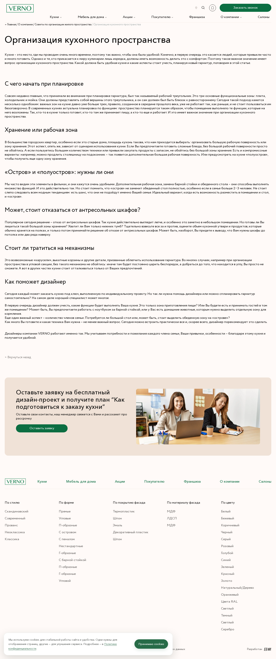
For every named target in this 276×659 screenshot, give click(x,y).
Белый (226, 511)
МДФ (171, 511)
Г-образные (67, 553)
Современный (15, 518)
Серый (226, 539)
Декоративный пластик (130, 532)
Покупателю (160, 17)
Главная (11, 24)
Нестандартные (71, 546)
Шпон (117, 518)
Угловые (65, 518)
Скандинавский (16, 511)
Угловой (65, 580)
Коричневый (230, 525)
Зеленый (227, 567)
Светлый (227, 608)
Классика (12, 539)
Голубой (227, 553)
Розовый (227, 546)
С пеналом (67, 539)
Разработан (254, 649)
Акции (128, 17)
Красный (227, 573)
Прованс (11, 525)
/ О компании (25, 24)
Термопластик (124, 511)
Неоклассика (15, 532)
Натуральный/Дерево (237, 587)
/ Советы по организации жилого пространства (62, 24)
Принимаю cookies (151, 644)
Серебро (227, 629)
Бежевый (227, 518)
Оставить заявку (41, 428)
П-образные (68, 525)
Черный (226, 532)
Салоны (263, 17)
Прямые (65, 511)
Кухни (54, 17)
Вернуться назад (19, 357)
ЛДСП (172, 518)
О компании (230, 17)
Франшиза (197, 17)
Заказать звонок (245, 7)
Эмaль (117, 525)
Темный (226, 615)
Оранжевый (230, 594)
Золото (226, 580)
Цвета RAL (229, 601)
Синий (226, 560)
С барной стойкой (72, 560)
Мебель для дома (91, 17)
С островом (67, 532)
